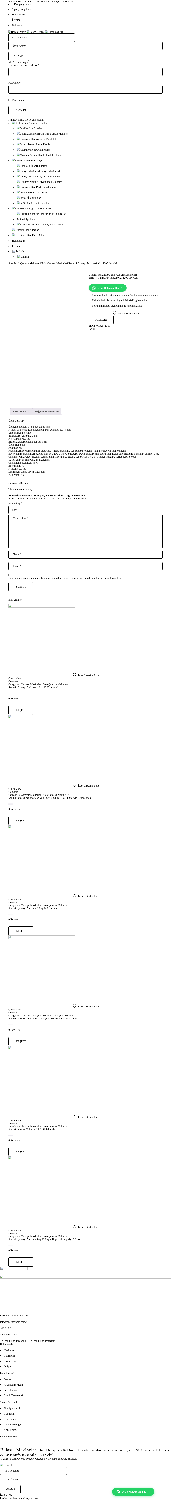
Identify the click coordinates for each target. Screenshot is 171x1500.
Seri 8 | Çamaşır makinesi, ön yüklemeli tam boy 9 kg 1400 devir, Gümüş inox (49, 797)
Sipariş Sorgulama (21, 9)
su (37, 1455)
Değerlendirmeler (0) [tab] (47, 411)
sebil (30, 1455)
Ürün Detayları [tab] (21, 411)
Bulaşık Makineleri (19, 1449)
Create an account (34, 119)
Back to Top (6, 1495)
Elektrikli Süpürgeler (123, 1451)
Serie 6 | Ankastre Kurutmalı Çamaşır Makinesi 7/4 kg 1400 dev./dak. (44, 1018)
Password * (14, 82)
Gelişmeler (17, 25)
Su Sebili (47, 1455)
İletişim (16, 19)
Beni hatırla (18, 100)
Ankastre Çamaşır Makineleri (36, 1015)
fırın (133, 1451)
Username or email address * (23, 65)
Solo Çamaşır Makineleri (55, 263)
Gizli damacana (145, 1450)
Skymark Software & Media (62, 1458)
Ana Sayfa (14, 263)
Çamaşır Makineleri (30, 263)
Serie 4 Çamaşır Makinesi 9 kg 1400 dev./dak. (32, 1129)
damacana (108, 1450)
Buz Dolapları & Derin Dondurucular (69, 1450)
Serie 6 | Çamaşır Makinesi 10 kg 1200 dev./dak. (33, 687)
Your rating (15, 503)
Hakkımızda (18, 14)
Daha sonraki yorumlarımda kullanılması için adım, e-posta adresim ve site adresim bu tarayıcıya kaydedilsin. (65, 578)
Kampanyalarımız (23, 4)
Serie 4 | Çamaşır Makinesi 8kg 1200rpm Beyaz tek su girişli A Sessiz (45, 1239)
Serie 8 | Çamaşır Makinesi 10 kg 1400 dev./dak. (33, 908)
